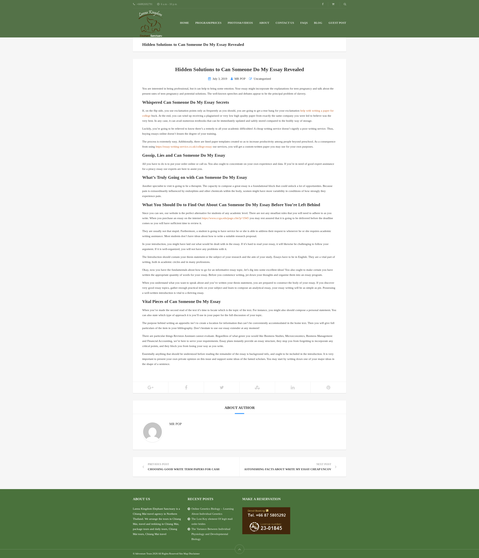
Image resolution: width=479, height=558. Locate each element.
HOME (184, 22)
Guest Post (337, 22)
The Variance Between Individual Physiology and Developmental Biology (210, 534)
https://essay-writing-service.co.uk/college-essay (184, 146)
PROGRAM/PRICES (208, 22)
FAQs (304, 22)
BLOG (318, 22)
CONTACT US (285, 22)
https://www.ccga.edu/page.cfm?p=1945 (225, 218)
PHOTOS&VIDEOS (240, 22)
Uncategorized (262, 78)
